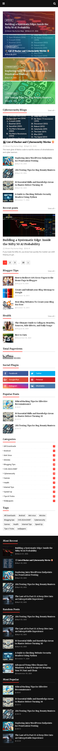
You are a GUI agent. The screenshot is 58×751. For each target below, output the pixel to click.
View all (51, 110)
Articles (29, 460)
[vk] (42, 386)
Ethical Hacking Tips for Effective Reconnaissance (31, 402)
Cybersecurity (29, 473)
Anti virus (29, 455)
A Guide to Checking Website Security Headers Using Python (33, 195)
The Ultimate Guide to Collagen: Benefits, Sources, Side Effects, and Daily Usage (35, 324)
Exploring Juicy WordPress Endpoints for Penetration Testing (28, 73)
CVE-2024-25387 (29, 469)
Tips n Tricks (29, 496)
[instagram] (15, 386)
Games (29, 478)
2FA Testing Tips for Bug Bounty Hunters (28, 97)
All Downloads (29, 446)
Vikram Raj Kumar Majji (14, 249)
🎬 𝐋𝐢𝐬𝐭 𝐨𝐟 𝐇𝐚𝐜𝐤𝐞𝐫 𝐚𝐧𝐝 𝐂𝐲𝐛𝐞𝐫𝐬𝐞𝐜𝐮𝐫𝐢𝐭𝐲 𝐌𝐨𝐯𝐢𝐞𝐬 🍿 (27, 51)
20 (23, 262)
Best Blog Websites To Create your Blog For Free (34, 303)
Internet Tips (29, 487)
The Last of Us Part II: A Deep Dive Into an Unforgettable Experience (34, 597)
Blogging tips (29, 464)
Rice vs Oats (21, 335)
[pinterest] (42, 379)
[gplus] (15, 379)
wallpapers (29, 501)
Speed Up (29, 492)
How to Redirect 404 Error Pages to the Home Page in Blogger (34, 279)
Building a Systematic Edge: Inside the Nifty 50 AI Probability (26, 26)
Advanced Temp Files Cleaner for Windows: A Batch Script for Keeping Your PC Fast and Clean (33, 668)
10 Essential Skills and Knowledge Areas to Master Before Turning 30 (34, 183)
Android (29, 451)
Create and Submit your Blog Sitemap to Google (34, 291)
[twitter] (42, 373)
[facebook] (15, 373)
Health (29, 483)
